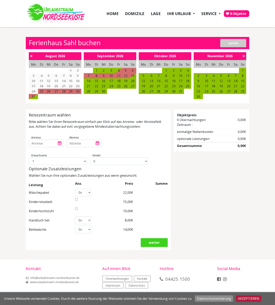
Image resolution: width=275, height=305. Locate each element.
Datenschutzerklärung (214, 298)
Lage (156, 13)
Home (112, 13)
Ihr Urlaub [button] (179, 13)
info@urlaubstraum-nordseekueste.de (55, 278)
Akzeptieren (248, 298)
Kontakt (142, 279)
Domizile (134, 13)
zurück (233, 43)
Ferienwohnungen (117, 279)
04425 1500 (177, 279)
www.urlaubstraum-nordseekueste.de (54, 282)
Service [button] (209, 13)
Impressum (112, 285)
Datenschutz (136, 285)
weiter (154, 242)
